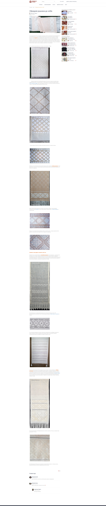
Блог (66, 4)
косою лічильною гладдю (33, 83)
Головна (40, 4)
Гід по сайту (62, 1)
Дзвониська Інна (35, 476)
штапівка (37, 209)
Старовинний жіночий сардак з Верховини (71, 54)
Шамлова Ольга (35, 483)
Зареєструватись (73, 1)
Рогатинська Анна (72, 19)
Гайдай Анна (71, 40)
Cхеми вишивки (47, 4)
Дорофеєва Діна (71, 45)
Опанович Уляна (71, 50)
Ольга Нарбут (71, 24)
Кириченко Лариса (34, 13)
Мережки (70, 11)
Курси (54, 4)
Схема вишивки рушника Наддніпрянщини (71, 22)
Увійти (67, 1)
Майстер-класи (60, 4)
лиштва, (53, 209)
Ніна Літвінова (71, 60)
